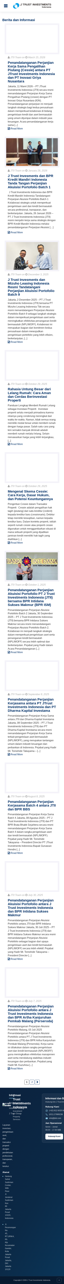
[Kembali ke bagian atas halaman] (59, 1280)
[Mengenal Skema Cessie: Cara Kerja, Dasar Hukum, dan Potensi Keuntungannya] (32, 467)
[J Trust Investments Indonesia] (32, 6)
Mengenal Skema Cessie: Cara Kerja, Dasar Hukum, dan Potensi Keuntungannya (30, 495)
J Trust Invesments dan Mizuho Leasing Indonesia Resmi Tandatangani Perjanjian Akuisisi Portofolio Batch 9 (31, 287)
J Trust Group (15, 1113)
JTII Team (15, 57)
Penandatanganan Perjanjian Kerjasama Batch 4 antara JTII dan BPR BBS (32, 805)
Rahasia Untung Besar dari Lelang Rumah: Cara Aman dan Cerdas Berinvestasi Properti (29, 394)
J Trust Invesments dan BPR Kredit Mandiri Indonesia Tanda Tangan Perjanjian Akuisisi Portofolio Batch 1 (30, 181)
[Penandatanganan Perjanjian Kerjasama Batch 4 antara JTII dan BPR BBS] (32, 777)
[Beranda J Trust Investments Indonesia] (6, 1107)
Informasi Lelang (16, 1108)
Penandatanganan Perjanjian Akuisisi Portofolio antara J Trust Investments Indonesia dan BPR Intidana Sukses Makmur (31, 907)
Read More (16, 128)
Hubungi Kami (54, 1136)
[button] (5, 5)
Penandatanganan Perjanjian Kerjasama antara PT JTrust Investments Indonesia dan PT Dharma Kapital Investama (32, 705)
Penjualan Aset (16, 1103)
